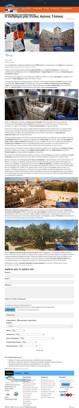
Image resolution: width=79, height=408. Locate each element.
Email (7, 278)
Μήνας (8, 330)
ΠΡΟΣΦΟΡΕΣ (37, 8)
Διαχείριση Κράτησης (47, 397)
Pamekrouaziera (19, 407)
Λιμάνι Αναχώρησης (12, 338)
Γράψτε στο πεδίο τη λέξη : (15, 299)
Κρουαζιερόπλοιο (12, 346)
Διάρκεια (9, 323)
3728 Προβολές (9, 62)
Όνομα (8, 272)
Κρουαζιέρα (12, 320)
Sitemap (71, 407)
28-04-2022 (8, 60)
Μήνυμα (8, 285)
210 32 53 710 (39, 1)
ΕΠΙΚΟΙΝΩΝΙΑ (66, 8)
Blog (73, 394)
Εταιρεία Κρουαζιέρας (13, 342)
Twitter (26, 373)
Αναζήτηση (10, 315)
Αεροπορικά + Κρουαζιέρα (27, 320)
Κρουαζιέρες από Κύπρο (30, 387)
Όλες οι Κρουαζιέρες (29, 380)
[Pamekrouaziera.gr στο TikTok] (7, 11)
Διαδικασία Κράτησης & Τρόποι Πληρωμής (48, 387)
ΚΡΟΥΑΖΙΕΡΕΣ (26, 8)
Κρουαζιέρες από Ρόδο (30, 389)
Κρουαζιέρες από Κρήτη (30, 391)
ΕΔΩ (45, 3)
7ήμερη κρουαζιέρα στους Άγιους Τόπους (22, 67)
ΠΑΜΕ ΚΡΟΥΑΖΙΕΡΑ (12, 8)
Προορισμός (10, 334)
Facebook (18, 373)
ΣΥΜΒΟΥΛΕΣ (55, 8)
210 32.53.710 (23, 369)
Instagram (9, 373)
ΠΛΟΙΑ (46, 8)
